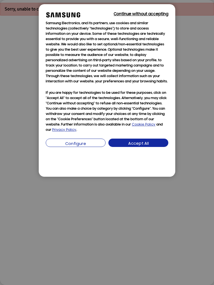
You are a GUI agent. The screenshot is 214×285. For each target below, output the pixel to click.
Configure (75, 144)
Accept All (138, 144)
